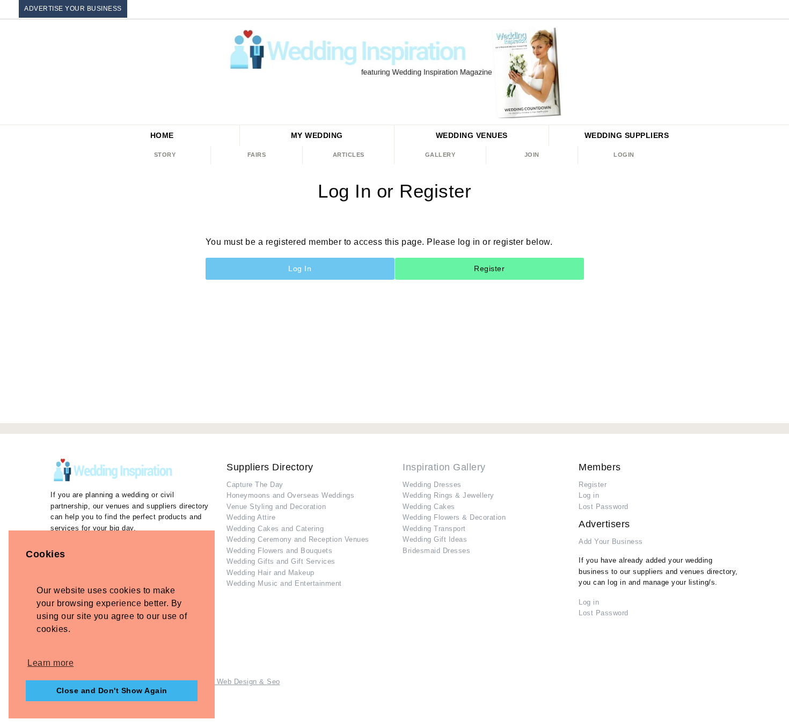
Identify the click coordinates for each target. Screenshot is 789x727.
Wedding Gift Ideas (435, 539)
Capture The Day (255, 485)
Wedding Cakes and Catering (275, 529)
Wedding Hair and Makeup (271, 573)
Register (489, 268)
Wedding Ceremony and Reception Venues (298, 539)
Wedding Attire (251, 517)
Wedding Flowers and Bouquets (279, 551)
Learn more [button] (50, 662)
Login (623, 154)
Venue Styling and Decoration (276, 507)
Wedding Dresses (432, 485)
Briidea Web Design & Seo (235, 682)
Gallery (440, 154)
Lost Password (604, 507)
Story (165, 154)
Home (162, 135)
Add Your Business (611, 541)
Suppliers (627, 135)
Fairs (256, 154)
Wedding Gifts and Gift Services (281, 561)
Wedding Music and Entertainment (284, 583)
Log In (299, 268)
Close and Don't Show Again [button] (111, 690)
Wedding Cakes (429, 507)
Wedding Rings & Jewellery (448, 495)
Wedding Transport (434, 529)
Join (531, 154)
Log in (589, 495)
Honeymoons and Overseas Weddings (290, 495)
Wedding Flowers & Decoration (454, 517)
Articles (348, 154)
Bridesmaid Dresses (436, 551)
